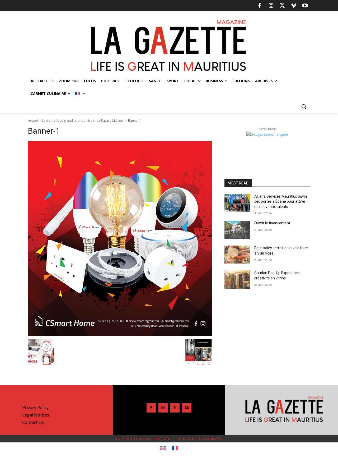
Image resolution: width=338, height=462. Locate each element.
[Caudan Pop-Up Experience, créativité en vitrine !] (237, 279)
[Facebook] (260, 6)
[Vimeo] (294, 6)
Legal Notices (35, 415)
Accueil (33, 120)
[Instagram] (271, 6)
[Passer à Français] (175, 448)
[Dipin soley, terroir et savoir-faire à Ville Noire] (237, 255)
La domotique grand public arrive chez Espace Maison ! (83, 120)
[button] (303, 106)
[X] (282, 6)
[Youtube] (305, 6)
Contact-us (33, 422)
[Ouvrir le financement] (237, 230)
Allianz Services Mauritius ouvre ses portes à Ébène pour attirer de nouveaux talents (280, 201)
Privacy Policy (35, 407)
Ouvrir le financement (272, 223)
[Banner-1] (120, 238)
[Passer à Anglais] (163, 448)
